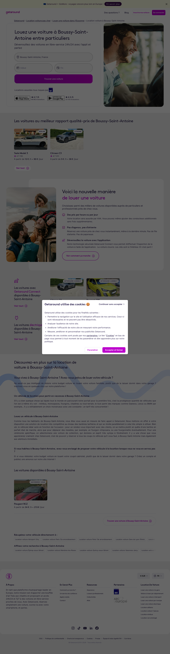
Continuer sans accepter (110, 304)
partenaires (92, 335)
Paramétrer (92, 350)
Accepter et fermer (114, 350)
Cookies (110, 335)
